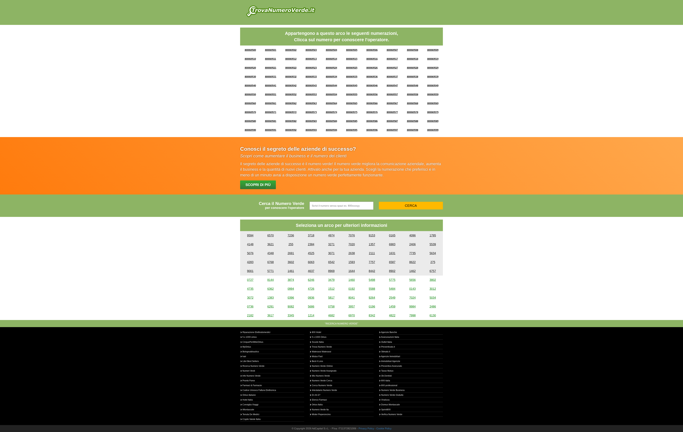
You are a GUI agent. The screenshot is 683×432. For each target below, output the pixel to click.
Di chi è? (315, 395)
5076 (250, 253)
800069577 (392, 112)
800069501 (270, 50)
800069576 (372, 112)
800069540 (250, 85)
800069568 (412, 103)
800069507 (392, 50)
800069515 (351, 59)
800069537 (392, 76)
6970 (351, 315)
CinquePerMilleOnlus (252, 342)
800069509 (432, 50)
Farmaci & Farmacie (252, 385)
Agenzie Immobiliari (390, 356)
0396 (291, 297)
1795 (433, 235)
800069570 (250, 112)
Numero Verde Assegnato (324, 371)
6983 (392, 244)
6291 (270, 306)
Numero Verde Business (393, 390)
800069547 (392, 85)
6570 (270, 235)
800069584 (331, 121)
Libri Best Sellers (250, 361)
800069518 (412, 59)
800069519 (432, 59)
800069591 (270, 130)
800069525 (351, 67)
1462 (412, 271)
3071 (331, 253)
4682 (331, 315)
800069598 (412, 130)
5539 (433, 244)
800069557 (392, 94)
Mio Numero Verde (320, 376)
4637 (311, 271)
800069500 (250, 50)
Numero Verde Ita (320, 409)
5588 (372, 288)
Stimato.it (385, 351)
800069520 (250, 67)
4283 (250, 262)
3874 (291, 279)
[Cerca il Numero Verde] (281, 11)
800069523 (311, 67)
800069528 (412, 67)
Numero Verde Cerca (321, 380)
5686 (311, 306)
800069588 (412, 121)
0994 (291, 288)
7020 (351, 244)
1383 (270, 297)
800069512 (291, 59)
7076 (351, 235)
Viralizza (385, 400)
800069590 (250, 130)
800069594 (331, 130)
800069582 (291, 121)
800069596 (372, 130)
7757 (372, 262)
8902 (392, 271)
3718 (311, 235)
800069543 (311, 85)
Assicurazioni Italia (390, 337)
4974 (331, 235)
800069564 (331, 103)
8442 (372, 271)
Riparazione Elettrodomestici (256, 332)
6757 (433, 271)
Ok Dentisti (386, 376)
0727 (250, 279)
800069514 (331, 59)
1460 (351, 279)
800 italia (385, 380)
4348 (270, 253)
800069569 (432, 103)
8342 (372, 315)
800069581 (270, 121)
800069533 (311, 76)
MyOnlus (246, 347)
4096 (412, 235)
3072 (250, 297)
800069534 (331, 76)
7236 (291, 235)
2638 (351, 253)
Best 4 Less (317, 361)
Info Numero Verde (251, 376)
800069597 (392, 130)
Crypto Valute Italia (251, 419)
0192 (351, 288)
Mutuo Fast (316, 356)
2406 (412, 244)
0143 (412, 288)
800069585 (351, 121)
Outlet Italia (386, 342)
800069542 (291, 85)
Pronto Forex (248, 380)
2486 (433, 306)
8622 (412, 262)
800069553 (311, 94)
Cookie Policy (383, 428)
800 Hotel (316, 332)
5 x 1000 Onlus (318, 337)
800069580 (250, 121)
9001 (250, 271)
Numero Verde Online (322, 366)
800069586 (372, 121)
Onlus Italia (317, 404)
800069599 (432, 130)
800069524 (331, 67)
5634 (433, 253)
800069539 (432, 76)
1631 (392, 253)
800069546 (372, 85)
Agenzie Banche (389, 332)
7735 (412, 253)
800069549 (432, 85)
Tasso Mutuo (387, 371)
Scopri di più (258, 185)
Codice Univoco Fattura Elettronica (259, 390)
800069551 (270, 94)
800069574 (331, 112)
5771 (270, 271)
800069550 (250, 94)
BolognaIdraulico (250, 351)
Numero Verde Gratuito (392, 395)
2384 (311, 244)
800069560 (250, 103)
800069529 (432, 67)
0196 (372, 306)
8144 (270, 279)
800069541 (270, 85)
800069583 (311, 121)
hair (244, 356)
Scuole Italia (317, 342)
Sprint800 (386, 409)
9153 (372, 235)
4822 (392, 315)
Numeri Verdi (248, 371)
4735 (250, 288)
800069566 (372, 103)
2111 (372, 253)
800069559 (432, 94)
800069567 (392, 103)
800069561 (270, 103)
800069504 (331, 50)
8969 (331, 271)
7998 (412, 315)
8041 (351, 297)
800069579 (432, 112)
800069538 (412, 76)
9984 (412, 306)
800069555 (351, 94)
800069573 (311, 112)
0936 (311, 297)
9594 (250, 235)
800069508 (412, 50)
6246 (311, 279)
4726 (311, 288)
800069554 (331, 94)
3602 (291, 262)
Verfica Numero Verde (391, 414)
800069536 (372, 76)
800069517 (392, 59)
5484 (392, 288)
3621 (270, 244)
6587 (392, 262)
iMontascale (248, 409)
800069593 (311, 130)
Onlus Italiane (249, 395)
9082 (291, 306)
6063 (311, 262)
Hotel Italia (247, 400)
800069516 (372, 59)
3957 (351, 306)
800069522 (291, 67)
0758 (331, 306)
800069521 (270, 67)
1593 (351, 262)
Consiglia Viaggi (250, 404)
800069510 (250, 59)
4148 (250, 244)
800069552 (291, 94)
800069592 (291, 130)
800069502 (291, 50)
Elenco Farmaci (319, 400)
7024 (412, 297)
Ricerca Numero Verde (253, 366)
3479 (331, 279)
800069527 (392, 67)
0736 (250, 306)
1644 (351, 271)
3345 (291, 315)
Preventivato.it (388, 347)
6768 (270, 262)
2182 (250, 315)
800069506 (372, 50)
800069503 (311, 50)
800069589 (432, 121)
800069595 (351, 130)
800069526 (372, 67)
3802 (433, 279)
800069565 (351, 103)
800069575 (351, 112)
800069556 (372, 94)
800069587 (392, 121)
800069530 (250, 76)
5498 (372, 279)
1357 (372, 244)
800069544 (331, 85)
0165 (392, 235)
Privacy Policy (366, 428)
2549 (392, 297)
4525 (311, 253)
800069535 (351, 76)
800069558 (412, 94)
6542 (331, 262)
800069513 (311, 59)
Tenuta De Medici (250, 414)
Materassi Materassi (321, 351)
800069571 (270, 112)
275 (432, 262)
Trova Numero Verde (321, 347)
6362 (270, 288)
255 (290, 244)
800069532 (291, 76)
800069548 (412, 85)
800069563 (311, 103)
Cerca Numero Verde (321, 385)
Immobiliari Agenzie (390, 361)
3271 (331, 244)
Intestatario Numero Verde (324, 390)
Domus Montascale (390, 404)
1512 (331, 288)
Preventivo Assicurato (391, 366)
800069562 (291, 103)
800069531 (270, 76)
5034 (433, 297)
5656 (412, 279)
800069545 (351, 85)
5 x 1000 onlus (249, 337)
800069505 (351, 50)
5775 (392, 279)
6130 (433, 315)
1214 (311, 315)
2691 (291, 253)
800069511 (270, 59)
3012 (433, 288)
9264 (372, 297)
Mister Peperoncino (321, 414)
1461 (291, 271)
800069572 (291, 112)
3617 (270, 315)
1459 (392, 306)
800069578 (412, 112)
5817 (331, 297)
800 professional (389, 385)
